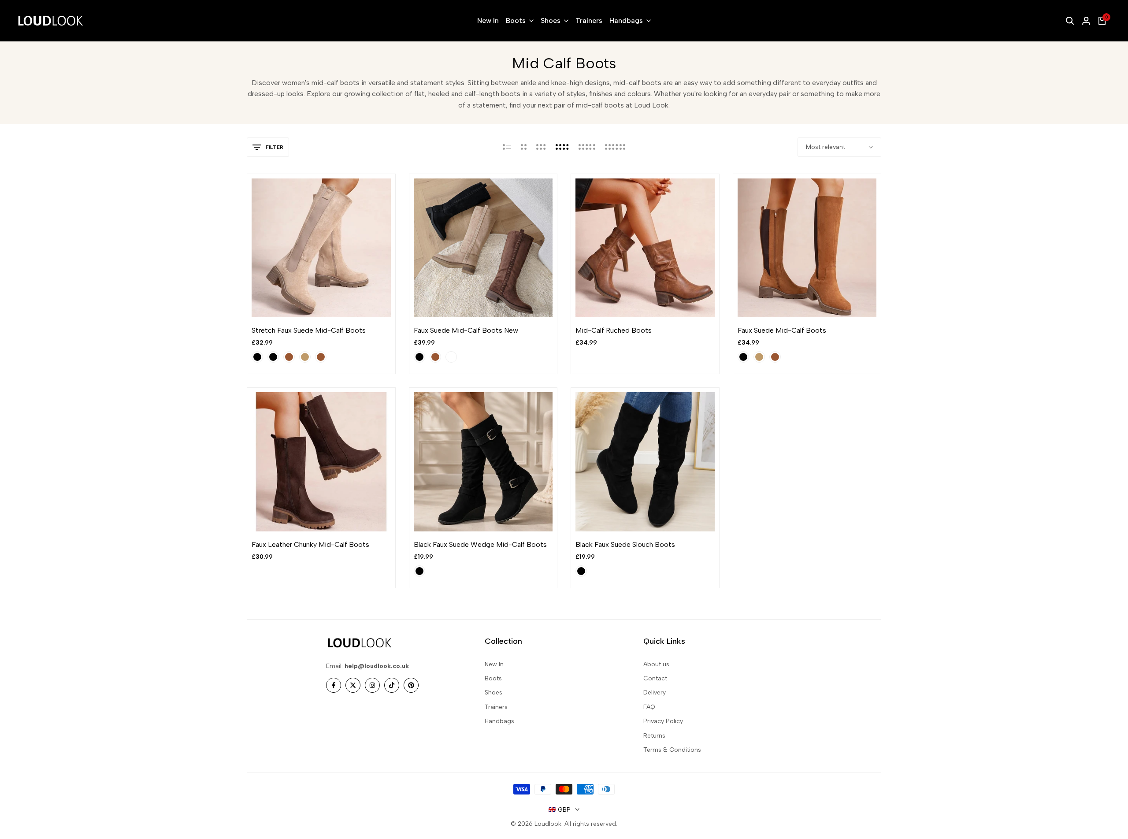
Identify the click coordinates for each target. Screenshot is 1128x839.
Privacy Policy (663, 721)
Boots (493, 678)
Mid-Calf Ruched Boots (613, 330)
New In (494, 664)
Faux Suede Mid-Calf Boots (782, 330)
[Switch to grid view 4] (562, 147)
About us (656, 664)
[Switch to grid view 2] (524, 147)
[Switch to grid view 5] (586, 147)
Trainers (496, 707)
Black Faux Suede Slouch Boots (625, 544)
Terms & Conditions (672, 750)
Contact (655, 678)
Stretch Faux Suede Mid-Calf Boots (309, 330)
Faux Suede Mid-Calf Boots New (466, 330)
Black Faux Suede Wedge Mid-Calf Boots (480, 544)
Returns (654, 735)
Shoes (493, 692)
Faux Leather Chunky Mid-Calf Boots (310, 544)
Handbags (499, 721)
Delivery (654, 692)
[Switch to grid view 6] (615, 147)
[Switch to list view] (507, 147)
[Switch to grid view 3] (541, 147)
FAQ (649, 707)
